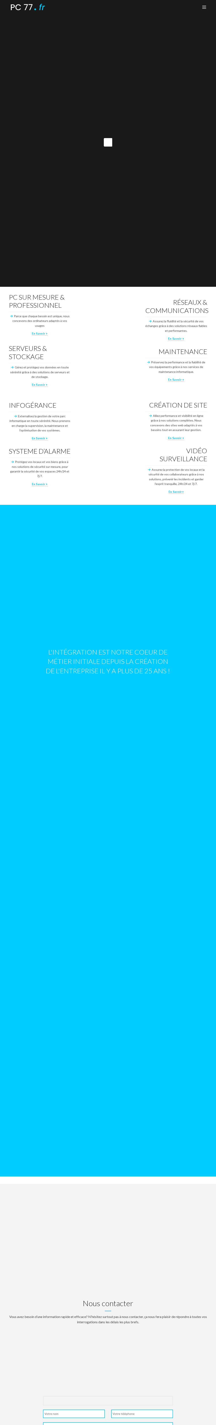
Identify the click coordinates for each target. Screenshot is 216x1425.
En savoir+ (176, 491)
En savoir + (40, 333)
